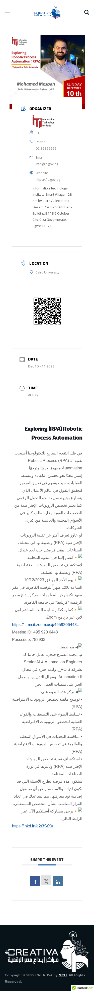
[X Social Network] (46, 880)
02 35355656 (46, 148)
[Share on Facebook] (35, 881)
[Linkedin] (58, 881)
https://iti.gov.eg (48, 179)
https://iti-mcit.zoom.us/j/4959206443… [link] (46, 625)
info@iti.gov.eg (47, 164)
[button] (86, 12)
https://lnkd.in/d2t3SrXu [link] (32, 826)
